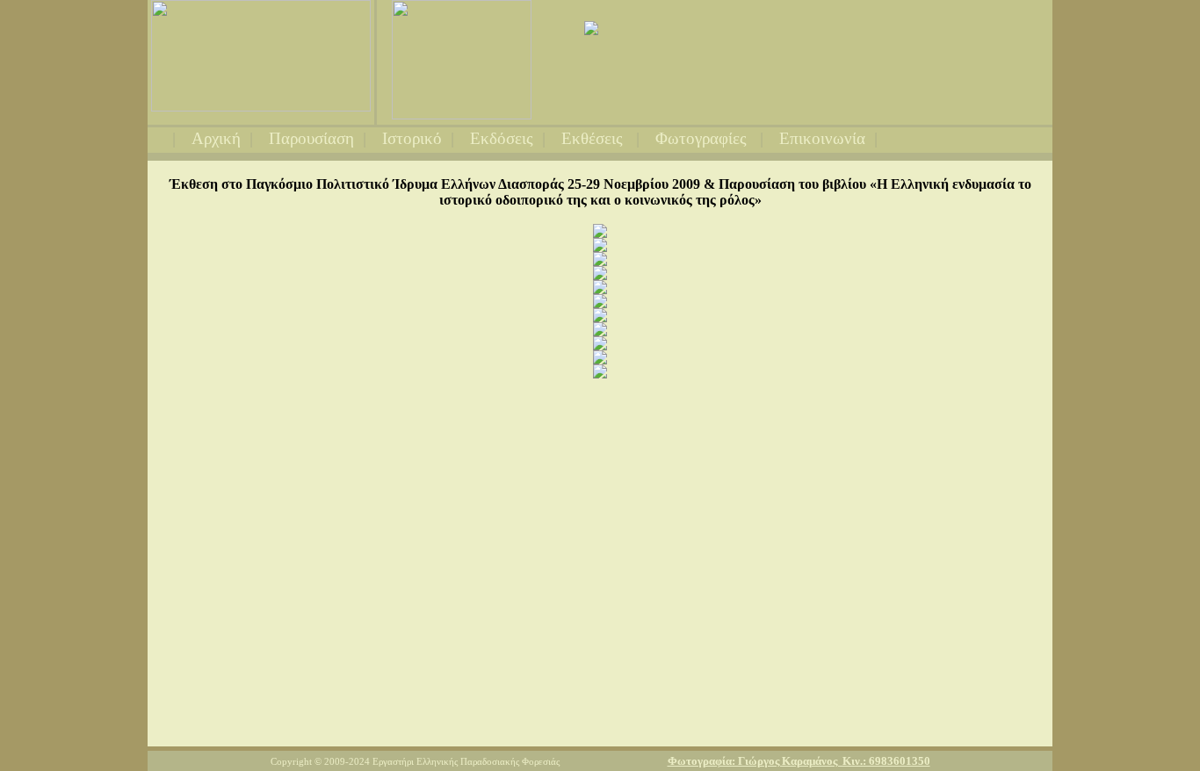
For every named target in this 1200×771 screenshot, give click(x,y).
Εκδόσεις (501, 138)
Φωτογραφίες (703, 138)
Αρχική (216, 138)
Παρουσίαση (311, 138)
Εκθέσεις (594, 138)
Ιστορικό (412, 138)
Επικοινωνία (822, 138)
